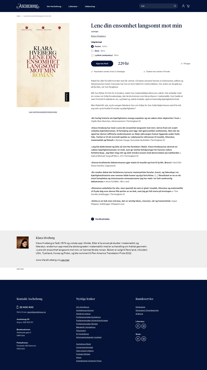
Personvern (81, 330)
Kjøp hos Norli (102, 63)
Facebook (138, 326)
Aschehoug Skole (83, 344)
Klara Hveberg (98, 36)
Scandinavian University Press (89, 361)
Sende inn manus (83, 314)
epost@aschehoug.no (36, 312)
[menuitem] (55, 6)
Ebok (100, 51)
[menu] (71, 6)
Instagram (143, 326)
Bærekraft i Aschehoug (85, 327)
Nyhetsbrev (140, 307)
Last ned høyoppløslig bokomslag (43, 112)
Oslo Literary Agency (85, 351)
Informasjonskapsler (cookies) (89, 337)
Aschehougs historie (85, 310)
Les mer (65, 259)
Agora (78, 357)
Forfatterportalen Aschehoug (88, 317)
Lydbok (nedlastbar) (107, 55)
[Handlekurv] (188, 6)
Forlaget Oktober (83, 354)
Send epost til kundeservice (147, 310)
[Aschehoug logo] (28, 6)
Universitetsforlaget (84, 347)
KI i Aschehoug (82, 334)
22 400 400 (26, 307)
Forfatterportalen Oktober (87, 324)
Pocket (101, 46)
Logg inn (183, 6)
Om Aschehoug (82, 307)
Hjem (18, 16)
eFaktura (139, 314)
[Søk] (175, 6)
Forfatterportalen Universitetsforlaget (92, 320)
